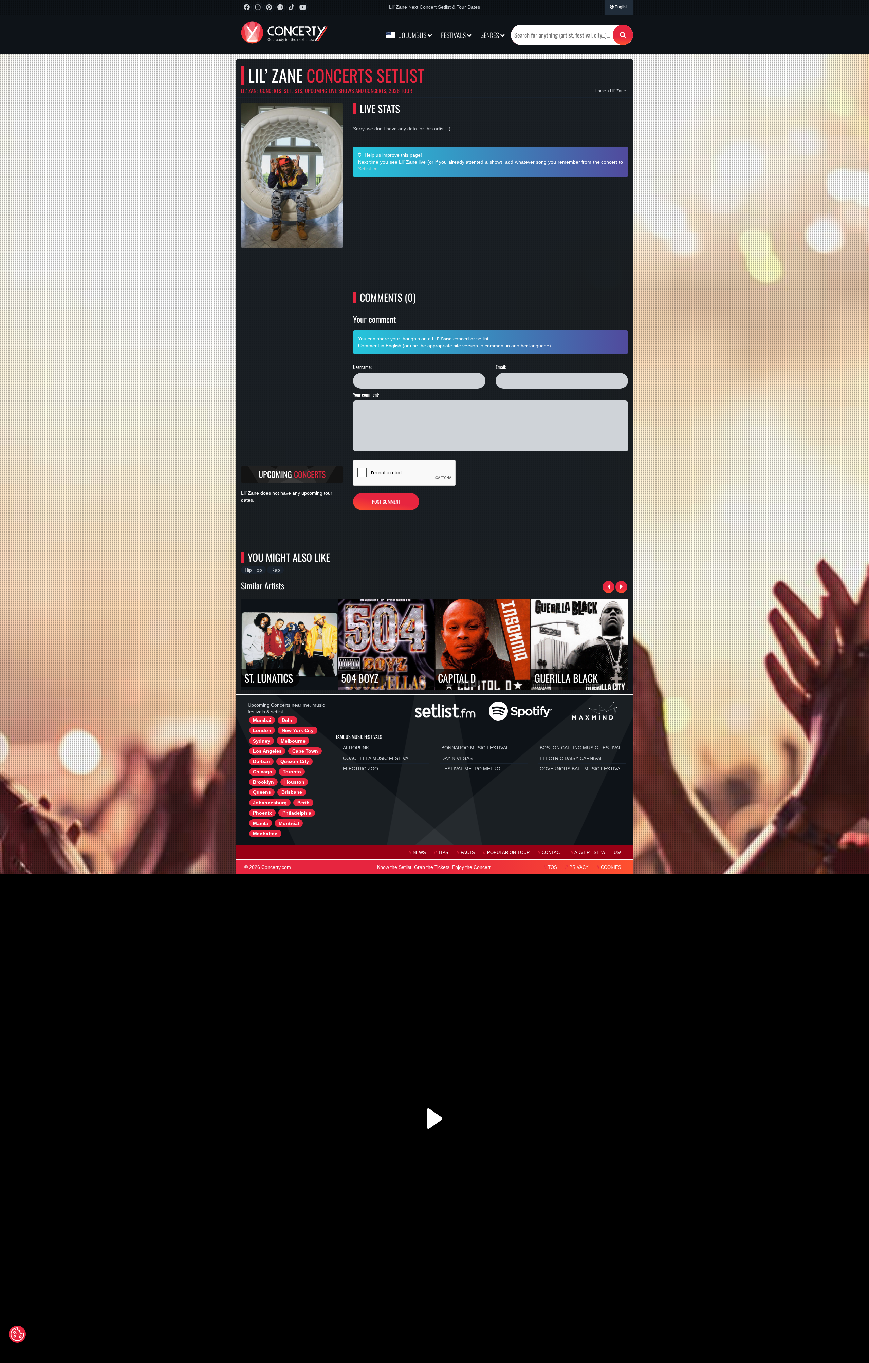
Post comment (386, 501)
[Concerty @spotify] (280, 7)
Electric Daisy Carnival (571, 758)
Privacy (579, 867)
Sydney (261, 741)
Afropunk (356, 747)
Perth (303, 802)
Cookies (611, 867)
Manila (260, 823)
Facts (468, 852)
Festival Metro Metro (470, 768)
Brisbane (291, 792)
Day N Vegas (457, 758)
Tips (443, 852)
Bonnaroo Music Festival (475, 747)
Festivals (454, 35)
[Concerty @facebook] (247, 7)
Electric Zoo (360, 768)
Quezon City (294, 761)
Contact (552, 852)
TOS (552, 867)
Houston (294, 782)
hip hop (253, 570)
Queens (262, 792)
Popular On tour (508, 852)
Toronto (292, 771)
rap (275, 570)
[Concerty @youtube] (303, 7)
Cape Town (305, 751)
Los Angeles (267, 751)
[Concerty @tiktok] (291, 7)
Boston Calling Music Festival (581, 747)
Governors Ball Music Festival (581, 768)
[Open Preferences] (17, 1334)
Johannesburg (270, 802)
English (621, 7)
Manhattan (265, 833)
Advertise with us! (597, 852)
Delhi (288, 720)
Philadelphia (296, 813)
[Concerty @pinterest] (269, 7)
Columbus (412, 35)
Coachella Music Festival (377, 758)
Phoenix (262, 813)
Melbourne (293, 741)
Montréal (289, 823)
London (262, 730)
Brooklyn (263, 782)
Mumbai (262, 720)
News (419, 852)
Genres (490, 35)
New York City (298, 730)
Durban (261, 761)
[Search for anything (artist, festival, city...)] (623, 35)
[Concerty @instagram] (258, 7)
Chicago (262, 771)
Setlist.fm (368, 168)
